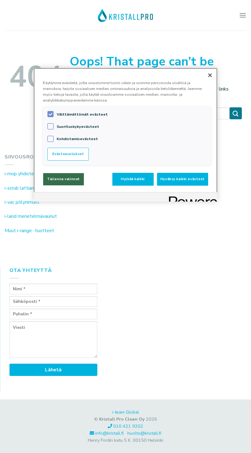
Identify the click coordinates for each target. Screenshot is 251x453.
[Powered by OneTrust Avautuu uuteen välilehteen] (191, 198)
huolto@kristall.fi (144, 433)
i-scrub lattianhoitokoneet (32, 188)
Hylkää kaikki (132, 178)
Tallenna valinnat (63, 178)
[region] (125, 135)
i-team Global (125, 412)
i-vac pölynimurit (22, 202)
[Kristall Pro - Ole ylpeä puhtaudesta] (125, 15)
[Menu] (242, 15)
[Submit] (236, 113)
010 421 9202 (128, 426)
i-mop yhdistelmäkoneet (31, 173)
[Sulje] (210, 75)
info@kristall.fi (110, 433)
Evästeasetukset (68, 153)
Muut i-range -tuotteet (29, 230)
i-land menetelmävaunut (31, 216)
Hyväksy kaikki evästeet (182, 178)
